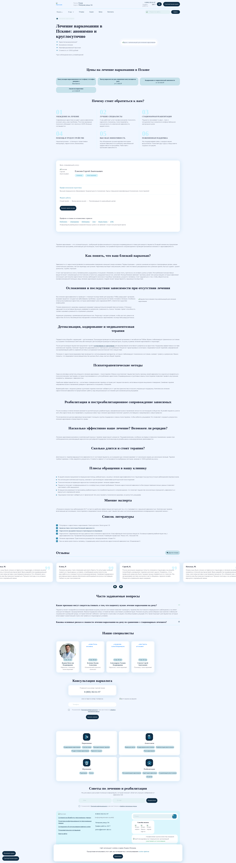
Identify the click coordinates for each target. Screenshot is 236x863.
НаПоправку (86, 221)
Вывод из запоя (130, 747)
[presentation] (115, 586)
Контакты (110, 12)
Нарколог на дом (96, 751)
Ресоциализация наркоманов (132, 773)
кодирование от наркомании (104, 346)
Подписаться (152, 800)
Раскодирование (149, 751)
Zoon (94, 221)
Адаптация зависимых (150, 773)
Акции (91, 12)
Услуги (59, 12)
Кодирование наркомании (72, 747)
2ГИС (112, 221)
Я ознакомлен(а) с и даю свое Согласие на (94, 710)
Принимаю (118, 856)
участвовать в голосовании (155, 841)
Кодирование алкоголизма (145, 747)
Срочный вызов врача (171, 4)
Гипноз (91, 773)
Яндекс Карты (102, 221)
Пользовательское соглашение (69, 830)
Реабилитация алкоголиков (165, 747)
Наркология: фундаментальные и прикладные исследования (80, 531)
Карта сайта (62, 834)
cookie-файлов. (144, 851)
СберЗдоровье (74, 221)
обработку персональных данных (128, 806)
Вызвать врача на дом (68, 208)
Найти (175, 12)
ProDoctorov (63, 221)
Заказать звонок (92, 717)
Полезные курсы (9, 853)
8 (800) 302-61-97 (150, 2)
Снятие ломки (87, 747)
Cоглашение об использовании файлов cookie (74, 826)
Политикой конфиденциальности (89, 709)
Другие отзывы (173, 552)
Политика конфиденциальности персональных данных (75, 822)
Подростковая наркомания (80, 751)
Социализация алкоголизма (167, 773)
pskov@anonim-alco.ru (103, 829)
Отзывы (81, 12)
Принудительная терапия (101, 747)
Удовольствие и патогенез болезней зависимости (76, 528)
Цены (100, 12)
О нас (70, 12)
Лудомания (83, 773)
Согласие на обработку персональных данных (74, 817)
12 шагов (149, 776)
